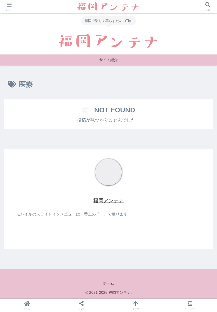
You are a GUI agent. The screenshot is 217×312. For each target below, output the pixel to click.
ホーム (108, 283)
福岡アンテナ (108, 200)
